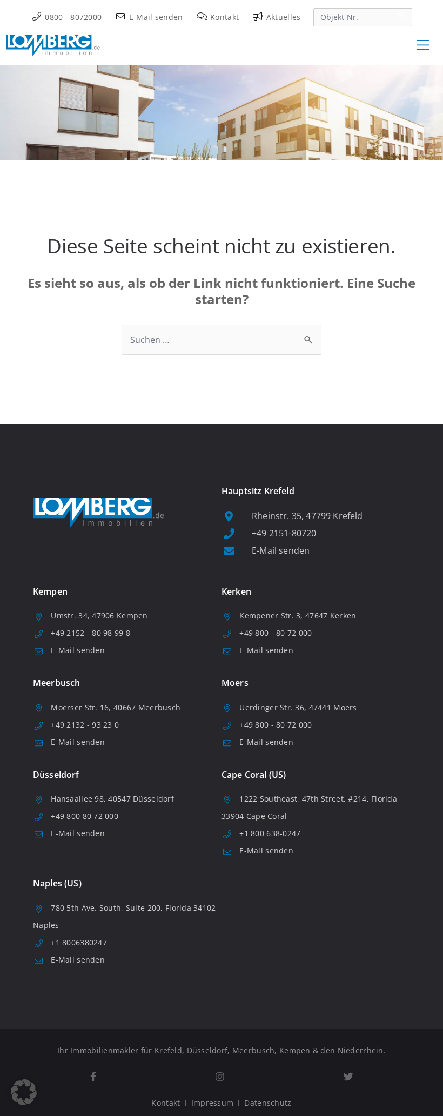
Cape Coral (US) (254, 775)
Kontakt (223, 17)
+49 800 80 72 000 (84, 816)
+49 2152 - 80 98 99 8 (90, 633)
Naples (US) (57, 883)
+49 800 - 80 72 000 (275, 633)
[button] (24, 1092)
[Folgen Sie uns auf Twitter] (348, 1077)
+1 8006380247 (79, 942)
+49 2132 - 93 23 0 (85, 725)
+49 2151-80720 (284, 533)
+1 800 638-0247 (269, 833)
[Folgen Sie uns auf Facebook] (93, 1077)
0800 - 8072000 (72, 17)
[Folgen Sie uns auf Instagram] (219, 1077)
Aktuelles (282, 17)
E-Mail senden (155, 17)
